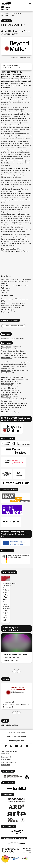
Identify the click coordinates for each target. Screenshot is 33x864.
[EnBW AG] (16, 788)
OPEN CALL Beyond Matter (10, 725)
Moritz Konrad (5, 379)
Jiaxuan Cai (5, 388)
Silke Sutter (5, 355)
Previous (14, 671)
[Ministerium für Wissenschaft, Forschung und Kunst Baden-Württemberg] (13, 776)
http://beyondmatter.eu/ (15, 325)
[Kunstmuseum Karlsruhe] (10, 850)
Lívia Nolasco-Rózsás (7, 338)
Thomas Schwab (6, 351)
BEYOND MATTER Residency (11, 65)
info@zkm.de (5, 764)
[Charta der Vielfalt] (12, 858)
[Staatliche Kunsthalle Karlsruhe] (26, 850)
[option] (6, 599)
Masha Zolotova (6, 412)
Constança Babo (6, 364)
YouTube (16, 746)
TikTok (21, 746)
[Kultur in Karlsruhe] (22, 820)
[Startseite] (7, 5)
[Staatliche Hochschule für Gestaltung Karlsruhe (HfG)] (16, 843)
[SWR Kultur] (13, 820)
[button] (16, 46)
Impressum (11, 732)
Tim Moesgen (5, 366)
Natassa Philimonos (7, 403)
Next (19, 671)
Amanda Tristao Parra (8, 362)
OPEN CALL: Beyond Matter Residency (14, 68)
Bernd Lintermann (7, 353)
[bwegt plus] (16, 832)
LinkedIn (27, 746)
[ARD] (16, 806)
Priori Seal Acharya (7, 383)
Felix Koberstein (6, 347)
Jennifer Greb (5, 399)
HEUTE (5, 859)
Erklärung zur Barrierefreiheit (16, 736)
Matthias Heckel (6, 357)
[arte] (16, 813)
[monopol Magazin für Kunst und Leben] (16, 800)
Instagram (11, 746)
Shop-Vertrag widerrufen (17, 740)
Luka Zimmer (5, 381)
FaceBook (6, 746)
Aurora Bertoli (5, 386)
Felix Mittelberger (7, 349)
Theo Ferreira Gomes (8, 392)
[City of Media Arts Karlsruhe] (25, 858)
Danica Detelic (5, 390)
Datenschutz (21, 732)
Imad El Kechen (6, 396)
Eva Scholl (4, 377)
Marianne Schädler (7, 405)
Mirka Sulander (6, 370)
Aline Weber (5, 394)
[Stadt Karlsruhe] (27, 776)
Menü (30, 3)
